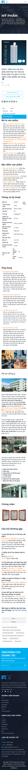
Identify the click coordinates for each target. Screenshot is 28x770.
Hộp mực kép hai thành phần (10, 627)
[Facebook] (3, 691)
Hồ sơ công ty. (5, 702)
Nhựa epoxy (18, 641)
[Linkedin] (5, 691)
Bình (3, 731)
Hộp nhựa (4, 726)
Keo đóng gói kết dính (8, 632)
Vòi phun (4, 722)
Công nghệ (4, 704)
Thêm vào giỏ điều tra (12, 96)
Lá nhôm (4, 720)
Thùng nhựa (5, 728)
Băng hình (4, 706)
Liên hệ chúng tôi (6, 711)
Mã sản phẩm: (6, 113)
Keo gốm (5, 638)
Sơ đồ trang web (11, 766)
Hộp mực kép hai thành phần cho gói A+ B (13, 635)
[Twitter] (8, 691)
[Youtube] (11, 691)
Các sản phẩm (5, 700)
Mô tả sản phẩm (8, 116)
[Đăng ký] (24, 665)
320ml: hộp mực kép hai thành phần (11, 630)
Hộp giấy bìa (5, 724)
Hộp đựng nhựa (20, 632)
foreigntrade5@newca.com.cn (11, 747)
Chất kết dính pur (14, 638)
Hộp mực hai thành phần (8, 733)
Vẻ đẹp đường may (7, 641)
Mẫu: (4, 108)
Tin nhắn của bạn (11, 92)
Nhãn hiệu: (5, 111)
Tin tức (3, 709)
